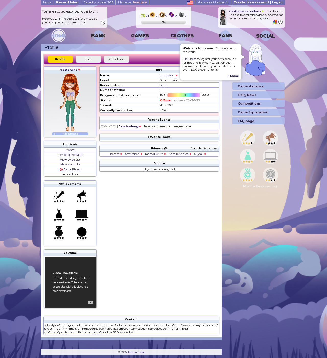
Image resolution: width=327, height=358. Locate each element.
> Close (233, 76)
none (163, 85)
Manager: (132, 2)
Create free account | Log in (258, 2)
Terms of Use (136, 352)
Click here (189, 59)
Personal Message (70, 155)
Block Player (71, 169)
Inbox (47, 2)
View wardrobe (70, 164)
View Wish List (70, 159)
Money (70, 150)
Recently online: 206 (98, 2)
